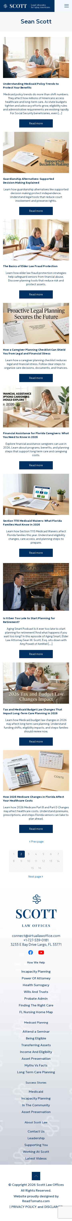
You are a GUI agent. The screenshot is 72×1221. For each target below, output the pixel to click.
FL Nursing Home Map (36, 1012)
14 (58, 861)
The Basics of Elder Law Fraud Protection (30, 266)
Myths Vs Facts (36, 1065)
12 (43, 861)
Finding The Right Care (36, 1005)
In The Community (36, 1105)
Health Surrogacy (36, 985)
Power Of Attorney (36, 978)
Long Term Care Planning (36, 1072)
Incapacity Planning (36, 971)
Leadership (36, 1138)
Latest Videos (36, 1158)
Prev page (37, 841)
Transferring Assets (36, 1045)
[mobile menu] (66, 6)
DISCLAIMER (53, 1207)
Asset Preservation (36, 1058)
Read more (36, 123)
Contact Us (36, 1131)
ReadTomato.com (36, 1201)
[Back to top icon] (36, 1176)
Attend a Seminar (36, 1031)
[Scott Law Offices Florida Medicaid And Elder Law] (27, 6)
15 (32, 868)
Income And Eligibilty (36, 1052)
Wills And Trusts (36, 992)
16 (39, 868)
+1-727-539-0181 (36, 940)
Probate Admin (36, 998)
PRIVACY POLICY (24, 1207)
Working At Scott (36, 1152)
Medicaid (36, 1092)
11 (36, 861)
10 (28, 861)
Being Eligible (36, 1038)
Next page (34, 876)
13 (50, 861)
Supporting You (36, 1145)
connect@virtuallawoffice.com (36, 936)
